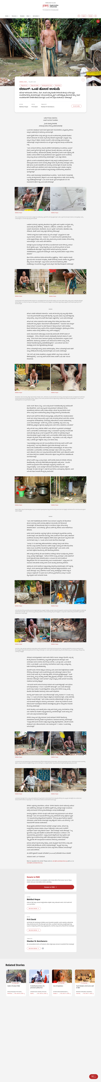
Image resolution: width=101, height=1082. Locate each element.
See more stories (33, 908)
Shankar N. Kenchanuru (47, 107)
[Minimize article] (83, 79)
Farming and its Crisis (47, 85)
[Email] (43, 948)
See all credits (76, 106)
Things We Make (35, 85)
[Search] (79, 16)
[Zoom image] (98, 21)
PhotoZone (58, 85)
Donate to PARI (49, 887)
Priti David (34, 107)
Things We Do (24, 85)
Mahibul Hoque (23, 107)
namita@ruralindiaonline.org (34, 863)
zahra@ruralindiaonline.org (59, 861)
